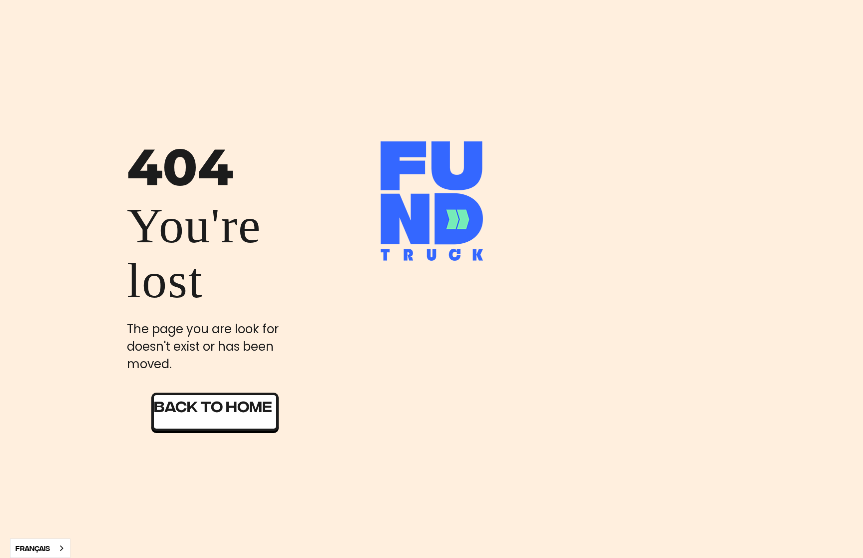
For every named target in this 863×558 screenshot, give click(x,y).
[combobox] (40, 548)
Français (32, 548)
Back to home (213, 405)
